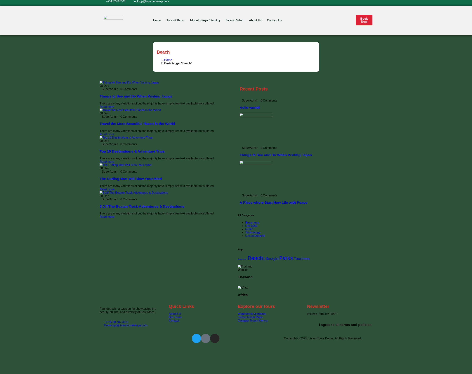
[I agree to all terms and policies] (311, 323)
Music (249, 229)
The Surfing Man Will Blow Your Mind (131, 179)
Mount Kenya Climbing (205, 20)
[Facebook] (315, 3)
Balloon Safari (234, 20)
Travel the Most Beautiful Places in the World (137, 124)
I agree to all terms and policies (345, 325)
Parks (286, 258)
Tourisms (302, 258)
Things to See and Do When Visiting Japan (136, 96)
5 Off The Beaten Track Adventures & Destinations (142, 206)
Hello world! (250, 108)
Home (157, 20)
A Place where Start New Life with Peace (273, 203)
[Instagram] (323, 3)
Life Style (251, 225)
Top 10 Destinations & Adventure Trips (132, 151)
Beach (255, 258)
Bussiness (252, 222)
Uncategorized (254, 235)
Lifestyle (271, 258)
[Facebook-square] (205, 338)
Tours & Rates (175, 20)
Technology (252, 232)
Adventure (242, 259)
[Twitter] (308, 3)
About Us (255, 20)
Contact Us (274, 20)
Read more (107, 106)
